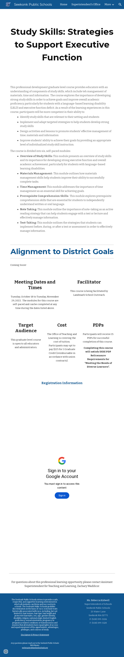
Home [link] (63, 4)
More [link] (108, 4)
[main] (62, 44)
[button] (120, 4)
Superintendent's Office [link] (86, 4)
